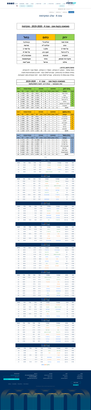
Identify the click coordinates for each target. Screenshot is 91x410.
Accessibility (14, 383)
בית (71, 9)
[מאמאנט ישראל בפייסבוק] (8, 3)
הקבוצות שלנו (71, 12)
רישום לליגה (80, 375)
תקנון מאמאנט (80, 376)
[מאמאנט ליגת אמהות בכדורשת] (71, 2)
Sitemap (9, 383)
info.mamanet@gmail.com (30, 375)
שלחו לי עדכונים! (11, 379)
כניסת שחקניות (29, 6)
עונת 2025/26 (65, 12)
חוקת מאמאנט (80, 378)
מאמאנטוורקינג (21, 3)
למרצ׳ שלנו (76, 382)
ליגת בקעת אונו (68, 9)
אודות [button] (64, 3)
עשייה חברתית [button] (51, 3)
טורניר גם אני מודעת (48, 375)
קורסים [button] (32, 3)
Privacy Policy (20, 383)
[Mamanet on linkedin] (13, 3)
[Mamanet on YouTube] (11, 3)
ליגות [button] (45, 3)
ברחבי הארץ (65, 375)
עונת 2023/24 (51, 12)
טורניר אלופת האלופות (47, 378)
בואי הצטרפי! (22, 6)
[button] (38, 3)
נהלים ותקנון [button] (58, 3)
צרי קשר (16, 3)
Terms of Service (25, 383)
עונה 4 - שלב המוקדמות (61, 9)
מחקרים (27, 3)
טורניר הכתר (50, 376)
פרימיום (65, 376)
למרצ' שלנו (62, 6)
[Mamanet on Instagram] (10, 3)
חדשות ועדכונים (64, 378)
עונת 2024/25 (58, 12)
